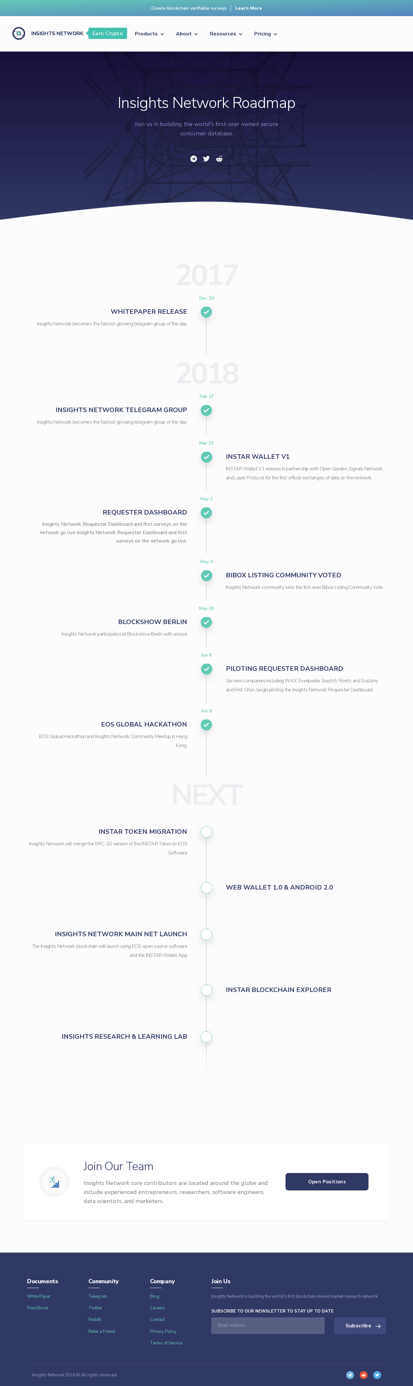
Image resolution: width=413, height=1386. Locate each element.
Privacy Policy (163, 1331)
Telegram (97, 1296)
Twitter (95, 1308)
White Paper (39, 1296)
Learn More (248, 8)
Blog (154, 1296)
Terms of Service (166, 1343)
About (184, 33)
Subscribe (359, 1325)
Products (147, 33)
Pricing (263, 33)
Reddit (94, 1320)
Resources (223, 33)
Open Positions (327, 1182)
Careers (157, 1308)
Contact (157, 1320)
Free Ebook (37, 1308)
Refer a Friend (101, 1331)
